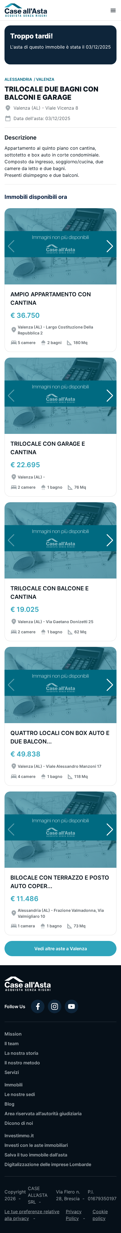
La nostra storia (21, 1053)
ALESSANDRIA (19, 79)
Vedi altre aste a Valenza (60, 948)
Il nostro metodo (22, 1062)
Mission (13, 1034)
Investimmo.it (19, 1135)
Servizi (12, 1072)
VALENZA (45, 79)
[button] (110, 246)
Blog (9, 1104)
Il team (12, 1043)
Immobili (14, 1085)
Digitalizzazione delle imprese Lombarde (48, 1164)
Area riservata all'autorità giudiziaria (43, 1113)
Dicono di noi (19, 1123)
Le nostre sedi (20, 1094)
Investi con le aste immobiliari (36, 1145)
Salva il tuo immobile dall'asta (36, 1155)
